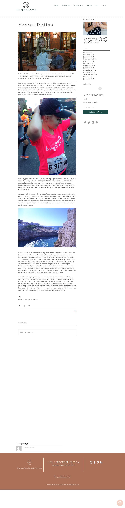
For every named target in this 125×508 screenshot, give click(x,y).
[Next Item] (104, 28)
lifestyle (27, 299)
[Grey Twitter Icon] (89, 122)
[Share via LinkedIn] (29, 306)
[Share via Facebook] (19, 306)
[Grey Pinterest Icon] (96, 122)
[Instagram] (91, 462)
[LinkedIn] (101, 462)
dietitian (21, 299)
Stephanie (34, 299)
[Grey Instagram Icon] (93, 122)
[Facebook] (94, 462)
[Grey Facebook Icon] (85, 122)
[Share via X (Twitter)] (24, 306)
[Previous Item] (86, 28)
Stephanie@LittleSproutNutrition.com (29, 468)
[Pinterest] (97, 462)
